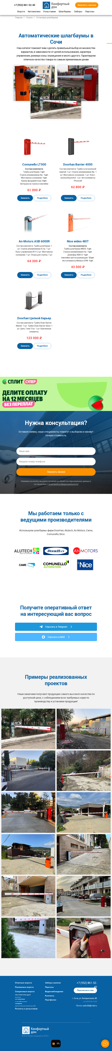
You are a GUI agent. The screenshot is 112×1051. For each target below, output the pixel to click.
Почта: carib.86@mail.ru (86, 1006)
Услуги (29, 18)
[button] (86, 5)
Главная (18, 18)
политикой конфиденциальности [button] (63, 484)
